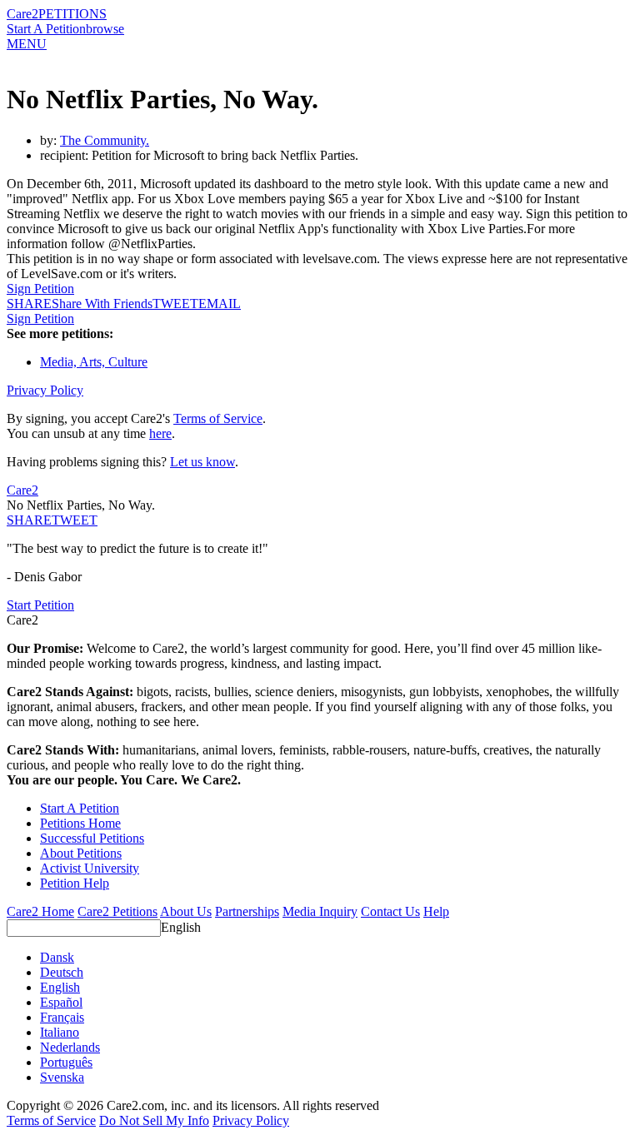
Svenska (62, 1077)
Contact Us (390, 911)
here (160, 433)
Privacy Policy (45, 390)
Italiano (59, 1032)
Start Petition (40, 605)
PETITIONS (72, 14)
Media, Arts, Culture (94, 362)
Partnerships (247, 911)
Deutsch (61, 972)
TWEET (175, 303)
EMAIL (219, 303)
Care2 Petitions (118, 911)
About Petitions (81, 853)
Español (61, 1002)
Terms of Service (217, 418)
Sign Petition (40, 288)
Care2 (22, 14)
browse (105, 29)
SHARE (29, 520)
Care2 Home (40, 911)
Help (436, 911)
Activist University (89, 868)
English (181, 927)
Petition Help (74, 883)
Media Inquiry (320, 911)
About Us (186, 911)
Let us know (202, 462)
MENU (27, 44)
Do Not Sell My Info (154, 1120)
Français (62, 1017)
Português (66, 1062)
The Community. (104, 140)
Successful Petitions (92, 838)
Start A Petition (46, 29)
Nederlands (70, 1047)
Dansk (57, 957)
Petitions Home (80, 823)
